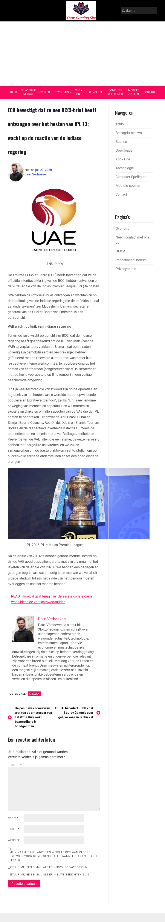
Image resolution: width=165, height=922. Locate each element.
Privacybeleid (126, 269)
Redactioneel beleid (131, 260)
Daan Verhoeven (35, 174)
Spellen (45, 92)
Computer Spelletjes (115, 92)
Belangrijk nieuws (28, 92)
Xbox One (78, 92)
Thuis (13, 92)
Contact (149, 92)
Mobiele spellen (133, 92)
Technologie (94, 92)
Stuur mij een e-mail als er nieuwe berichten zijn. (50, 874)
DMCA (120, 251)
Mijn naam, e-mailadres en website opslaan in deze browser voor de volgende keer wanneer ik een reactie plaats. (54, 856)
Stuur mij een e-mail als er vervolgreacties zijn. (49, 867)
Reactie (15, 765)
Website (14, 840)
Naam (13, 817)
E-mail (13, 829)
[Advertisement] (82, 54)
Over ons (122, 228)
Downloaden (62, 92)
